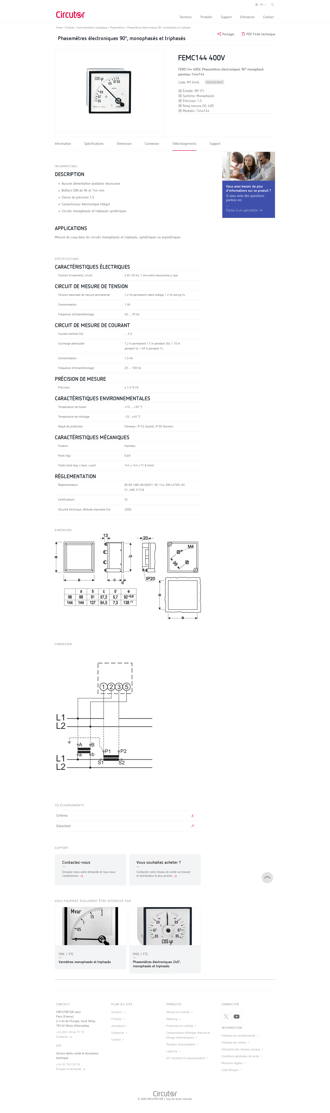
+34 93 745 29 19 (68, 1064)
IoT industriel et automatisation (186, 1058)
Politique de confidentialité (239, 1035)
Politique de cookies (234, 1042)
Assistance (118, 1026)
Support (226, 17)
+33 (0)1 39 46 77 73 (70, 1032)
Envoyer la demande (69, 1069)
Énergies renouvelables (181, 1044)
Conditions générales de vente (241, 1056)
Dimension (124, 144)
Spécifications (94, 144)
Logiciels (172, 1051)
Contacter (62, 1037)
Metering (172, 1019)
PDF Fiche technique (260, 34)
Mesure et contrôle (178, 1012)
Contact (268, 17)
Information (63, 144)
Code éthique (230, 1070)
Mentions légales (232, 1063)
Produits (206, 17)
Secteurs (186, 17)
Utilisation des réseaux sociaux (241, 1049)
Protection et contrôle (180, 1026)
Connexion (152, 144)
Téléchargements (184, 144)
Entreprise (247, 17)
